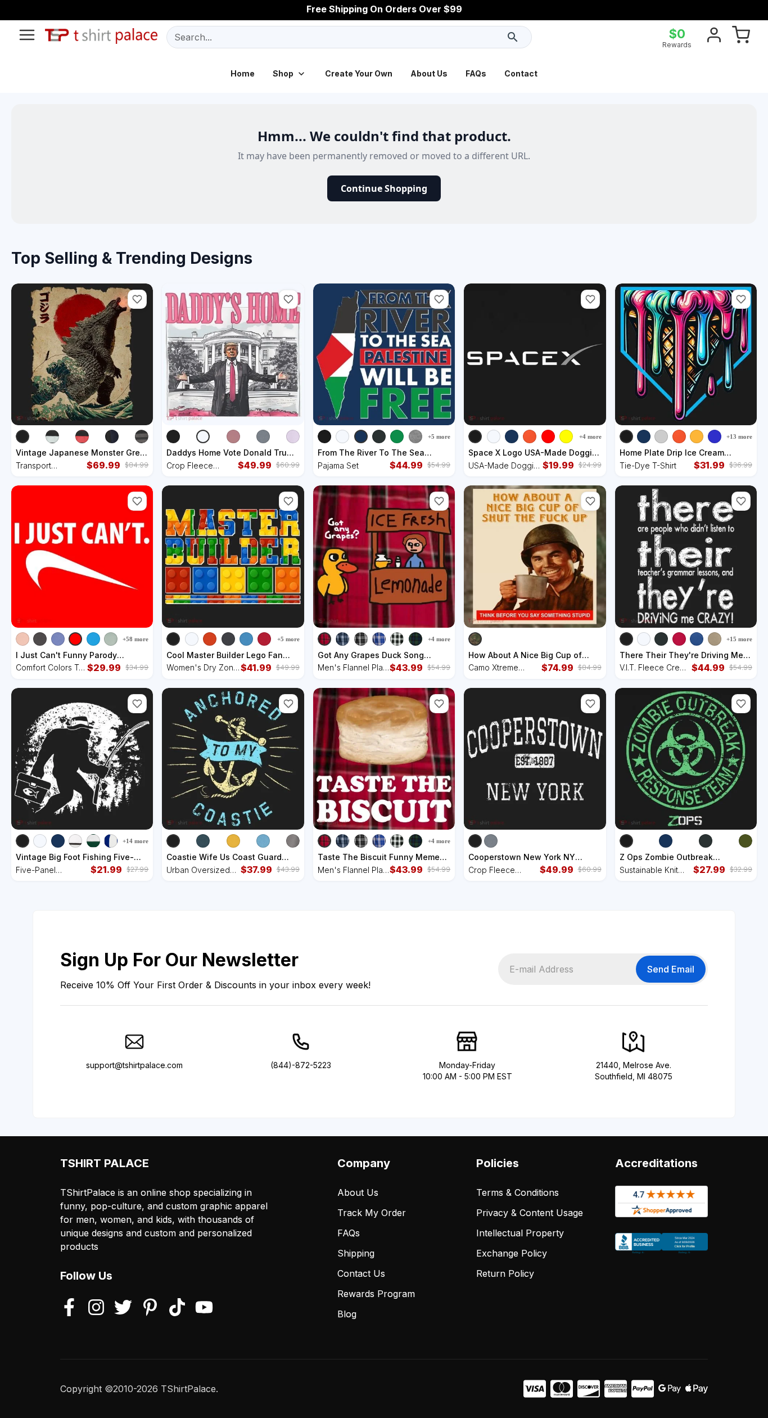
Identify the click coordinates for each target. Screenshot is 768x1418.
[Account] (714, 37)
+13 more (739, 436)
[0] (741, 37)
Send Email (670, 969)
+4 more (590, 436)
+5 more (439, 436)
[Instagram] (96, 1308)
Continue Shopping (384, 188)
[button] (137, 299)
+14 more (135, 841)
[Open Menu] (26, 37)
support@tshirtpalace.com (134, 1065)
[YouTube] (204, 1308)
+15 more (739, 639)
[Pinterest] (150, 1308)
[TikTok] (177, 1308)
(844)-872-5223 (300, 1065)
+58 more (135, 639)
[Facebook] (69, 1308)
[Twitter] (123, 1308)
